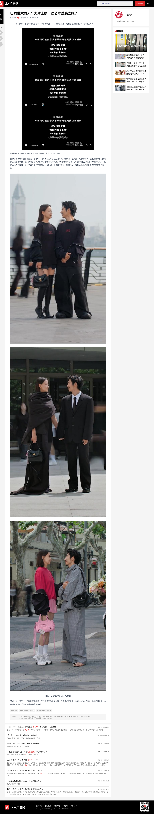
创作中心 (140, 3)
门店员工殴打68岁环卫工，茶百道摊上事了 (24, 781)
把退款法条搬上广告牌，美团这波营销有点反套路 (136, 64)
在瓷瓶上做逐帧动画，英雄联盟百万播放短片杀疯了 (136, 88)
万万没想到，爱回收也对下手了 (22, 760)
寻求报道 (65, 806)
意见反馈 (48, 806)
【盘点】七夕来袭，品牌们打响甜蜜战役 (23, 735)
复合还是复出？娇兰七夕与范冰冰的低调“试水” (26, 770)
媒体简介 (39, 806)
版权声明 (57, 806)
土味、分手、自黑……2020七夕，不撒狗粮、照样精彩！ (32, 727)
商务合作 (74, 806)
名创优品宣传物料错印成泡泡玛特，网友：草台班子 (136, 72)
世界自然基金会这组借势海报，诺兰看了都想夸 (136, 80)
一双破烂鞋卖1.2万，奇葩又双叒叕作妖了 (27, 752)
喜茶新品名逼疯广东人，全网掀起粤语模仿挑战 (136, 56)
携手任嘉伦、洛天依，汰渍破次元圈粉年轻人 (25, 789)
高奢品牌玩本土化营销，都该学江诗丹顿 (23, 744)
